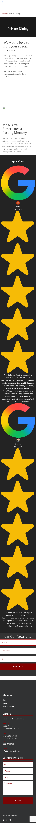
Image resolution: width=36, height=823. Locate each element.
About (5, 703)
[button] (33, 5)
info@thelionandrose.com (13, 751)
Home (4, 14)
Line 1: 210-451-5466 (10, 736)
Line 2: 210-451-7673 (10, 738)
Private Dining (8, 707)
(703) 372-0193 (8, 744)
